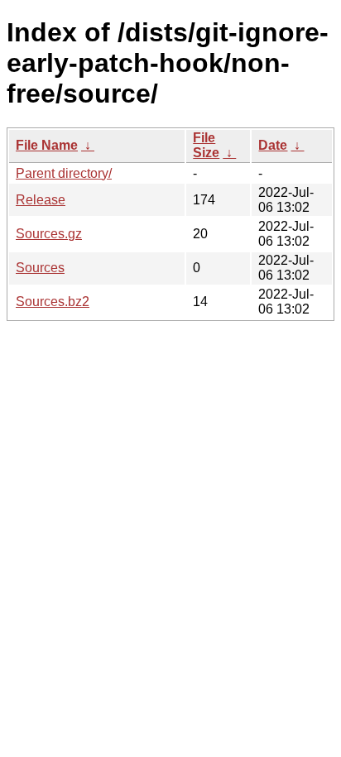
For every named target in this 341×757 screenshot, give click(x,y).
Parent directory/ (64, 173)
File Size (206, 145)
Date (272, 145)
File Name (47, 145)
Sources (40, 268)
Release (40, 200)
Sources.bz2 (52, 302)
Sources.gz (49, 234)
